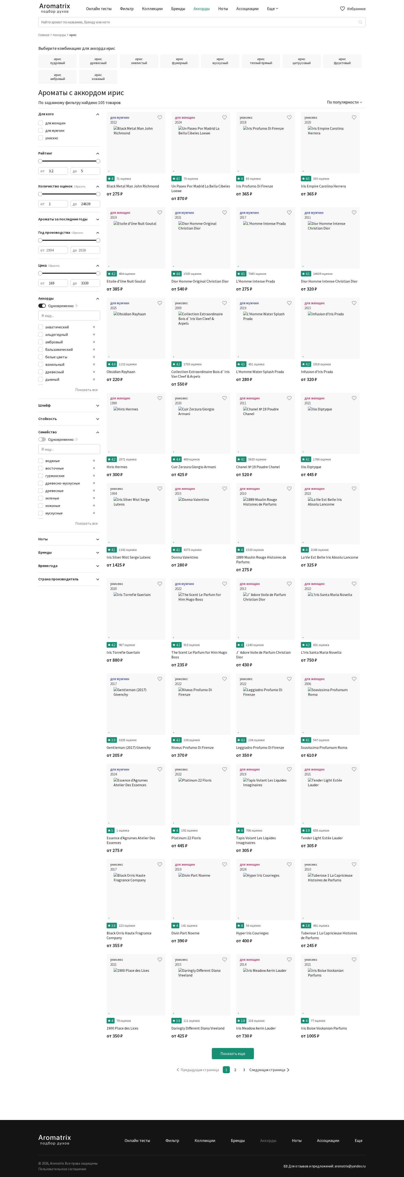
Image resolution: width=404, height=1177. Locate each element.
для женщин (55, 123)
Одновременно (61, 306)
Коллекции (152, 8)
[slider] (40, 161)
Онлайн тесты (99, 8)
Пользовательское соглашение (62, 1169)
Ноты (223, 8)
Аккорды (202, 8)
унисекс (51, 138)
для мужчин (54, 130)
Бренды (178, 8)
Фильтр (126, 8)
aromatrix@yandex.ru (350, 1166)
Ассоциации (247, 8)
